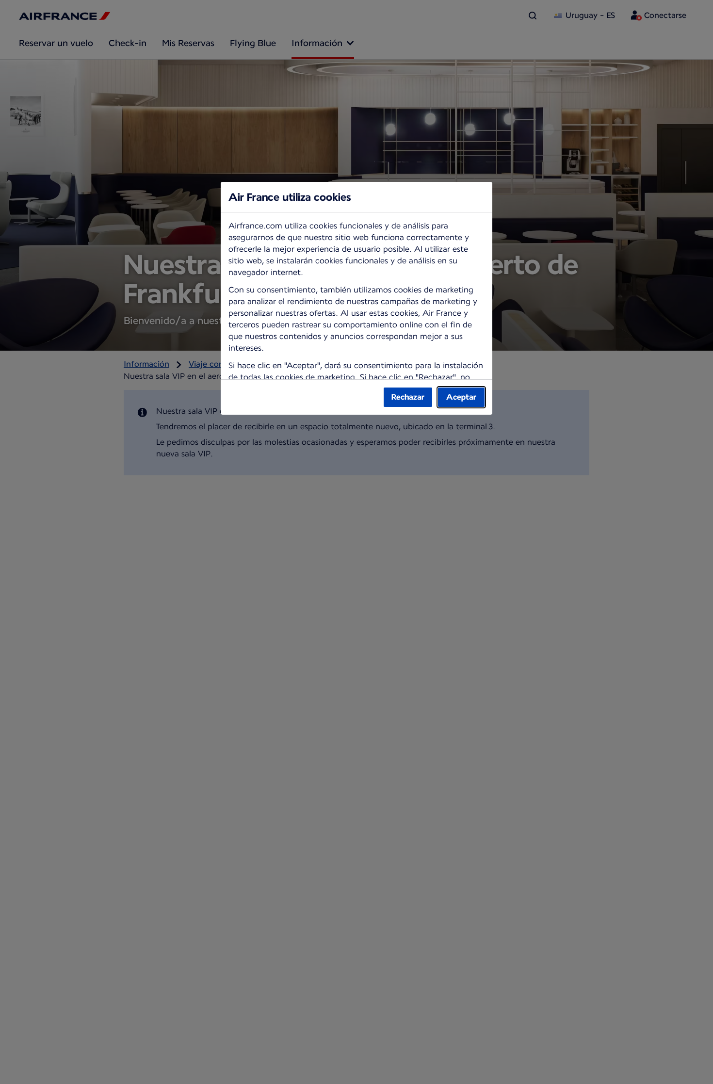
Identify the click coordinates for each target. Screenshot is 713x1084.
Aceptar (461, 397)
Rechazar (407, 397)
